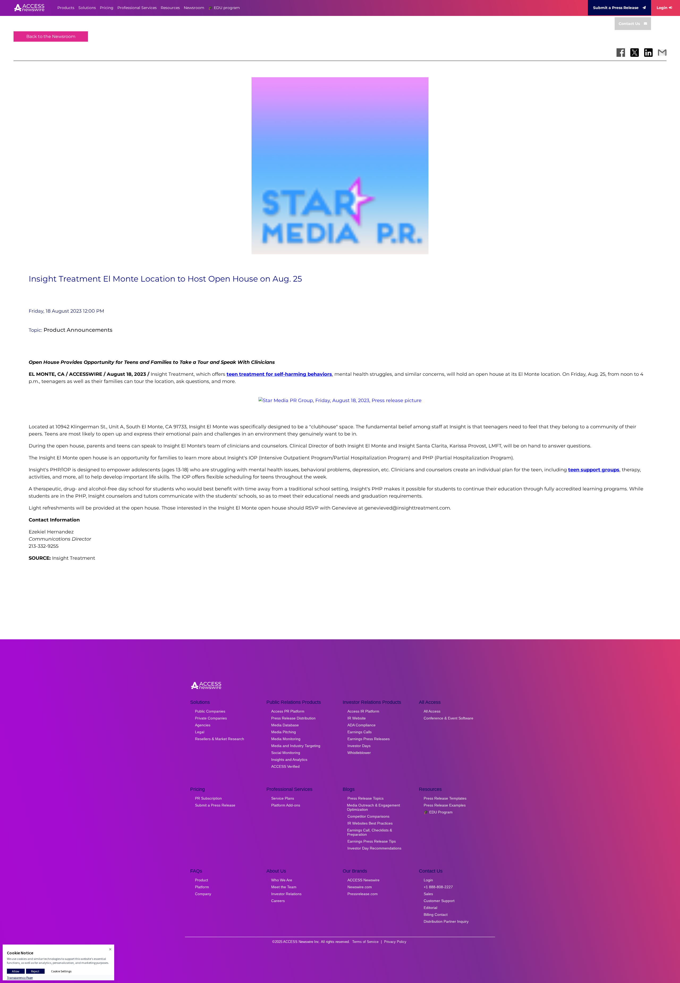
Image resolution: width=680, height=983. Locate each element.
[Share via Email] (662, 52)
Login (662, 7)
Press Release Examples (445, 805)
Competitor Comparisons (368, 816)
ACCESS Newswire (363, 880)
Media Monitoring (285, 739)
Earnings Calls (359, 732)
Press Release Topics (365, 798)
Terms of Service (365, 942)
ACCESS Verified (285, 766)
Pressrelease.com (362, 894)
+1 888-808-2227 (438, 887)
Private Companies (211, 718)
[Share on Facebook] (621, 52)
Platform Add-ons (285, 805)
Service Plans (282, 798)
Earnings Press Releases (368, 739)
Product (201, 880)
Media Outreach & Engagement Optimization (373, 807)
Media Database (285, 725)
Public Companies (210, 711)
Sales (428, 894)
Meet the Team (283, 887)
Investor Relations (286, 894)
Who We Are (281, 880)
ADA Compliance (361, 725)
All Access (432, 711)
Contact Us (629, 23)
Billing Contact (436, 914)
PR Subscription (208, 798)
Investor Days (359, 746)
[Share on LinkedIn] (648, 52)
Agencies (202, 725)
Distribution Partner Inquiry (446, 921)
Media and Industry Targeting (295, 746)
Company (203, 894)
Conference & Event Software (448, 718)
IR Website (356, 718)
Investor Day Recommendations (374, 848)
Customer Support (439, 901)
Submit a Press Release (616, 7)
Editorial (430, 908)
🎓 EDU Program (438, 812)
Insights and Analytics (289, 759)
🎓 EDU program (224, 7)
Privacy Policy (395, 942)
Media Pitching (283, 732)
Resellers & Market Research (219, 739)
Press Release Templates (445, 798)
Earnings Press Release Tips (371, 841)
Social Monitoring (285, 753)
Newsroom (194, 7)
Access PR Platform (287, 711)
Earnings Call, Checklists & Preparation (369, 832)
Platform (202, 887)
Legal (199, 732)
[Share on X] (634, 52)
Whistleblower (359, 753)
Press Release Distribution (293, 718)
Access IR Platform (363, 711)
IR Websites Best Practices (370, 823)
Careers (278, 901)
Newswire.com (359, 887)
